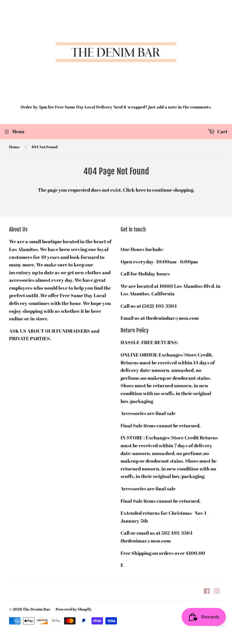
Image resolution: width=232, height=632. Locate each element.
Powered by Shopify (74, 609)
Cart (221, 131)
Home (14, 146)
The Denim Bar (36, 609)
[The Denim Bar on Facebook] (207, 591)
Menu (18, 131)
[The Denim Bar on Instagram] (217, 591)
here (141, 190)
